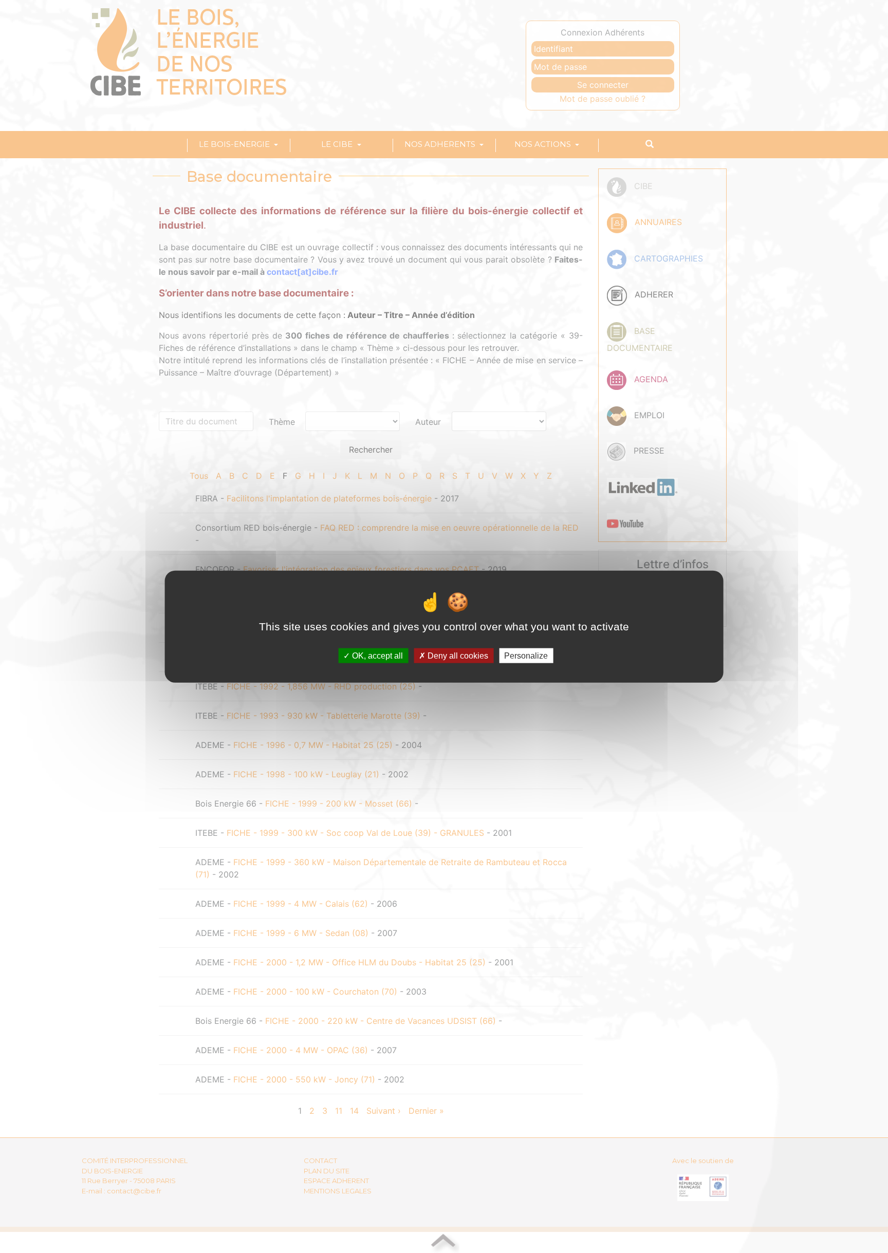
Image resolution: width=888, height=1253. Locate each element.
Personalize (526, 655)
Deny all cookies (456, 655)
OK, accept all (376, 655)
